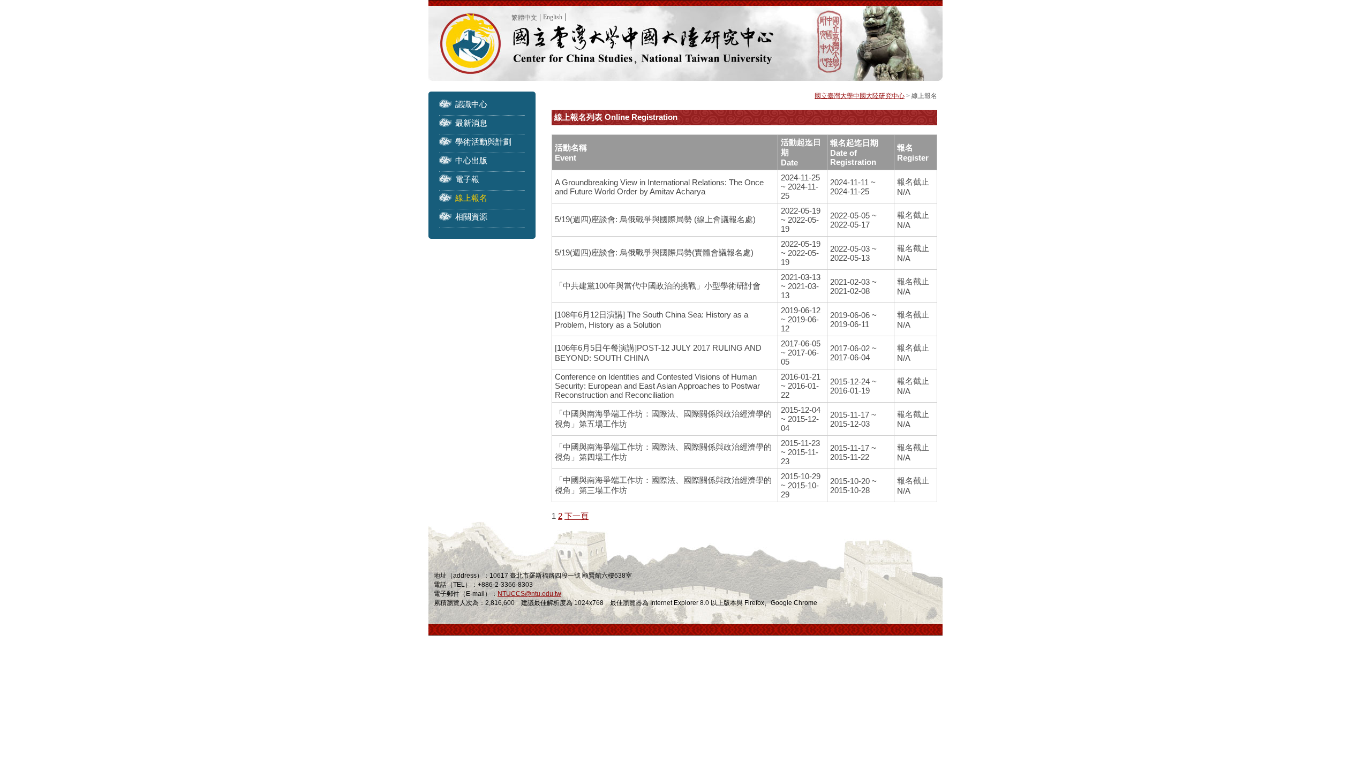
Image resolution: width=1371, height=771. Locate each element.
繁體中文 (524, 17)
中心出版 (471, 160)
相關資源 (471, 216)
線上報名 (471, 197)
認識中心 (471, 104)
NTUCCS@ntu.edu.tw (529, 594)
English (552, 17)
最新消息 (471, 122)
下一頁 (576, 515)
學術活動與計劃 (483, 141)
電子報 (467, 179)
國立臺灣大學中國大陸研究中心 (860, 96)
